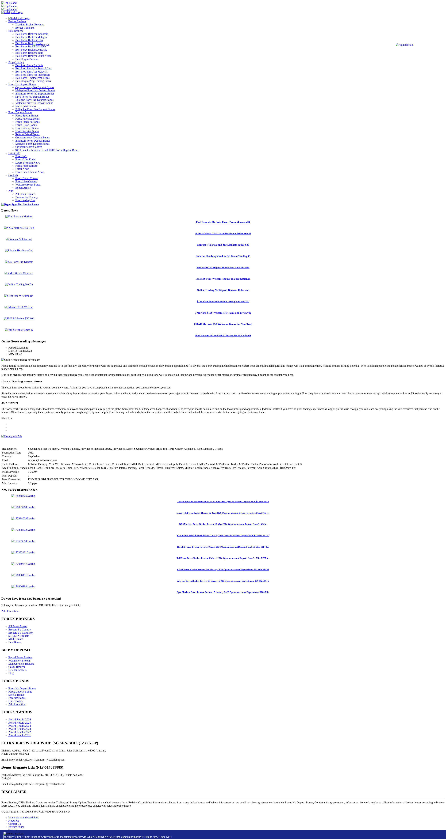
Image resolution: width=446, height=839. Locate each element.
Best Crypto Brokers (26, 59)
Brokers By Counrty (26, 197)
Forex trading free (25, 200)
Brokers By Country (19, 629)
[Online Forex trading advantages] (20, 359)
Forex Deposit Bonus (20, 112)
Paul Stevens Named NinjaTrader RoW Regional (223, 335)
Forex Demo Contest (26, 178)
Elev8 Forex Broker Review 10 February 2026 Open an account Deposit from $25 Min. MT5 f (223, 569)
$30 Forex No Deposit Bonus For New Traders (223, 267)
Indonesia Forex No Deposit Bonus (34, 93)
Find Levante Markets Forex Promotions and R (223, 222)
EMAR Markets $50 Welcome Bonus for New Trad (223, 324)
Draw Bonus (15, 701)
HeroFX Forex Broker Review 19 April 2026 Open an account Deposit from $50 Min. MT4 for (223, 547)
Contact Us (14, 823)
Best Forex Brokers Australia (31, 49)
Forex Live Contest (26, 181)
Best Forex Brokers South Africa (33, 55)
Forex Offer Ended (25, 159)
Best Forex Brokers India (29, 52)
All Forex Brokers (25, 193)
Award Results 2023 (19, 728)
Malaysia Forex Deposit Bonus (32, 143)
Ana (10, 190)
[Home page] (18, 18)
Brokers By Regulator (20, 632)
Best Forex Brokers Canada (30, 46)
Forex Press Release (26, 165)
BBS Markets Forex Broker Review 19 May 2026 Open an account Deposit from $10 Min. (223, 524)
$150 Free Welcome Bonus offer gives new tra (223, 301)
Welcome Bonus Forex (28, 184)
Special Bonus (16, 694)
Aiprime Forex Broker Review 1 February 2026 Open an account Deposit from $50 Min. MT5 (223, 581)
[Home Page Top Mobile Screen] (20, 204)
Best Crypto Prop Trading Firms (33, 81)
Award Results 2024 (19, 725)
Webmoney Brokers (19, 660)
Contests (13, 175)
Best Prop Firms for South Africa (33, 68)
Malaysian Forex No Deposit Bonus (35, 90)
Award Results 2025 (19, 722)
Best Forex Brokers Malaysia (31, 37)
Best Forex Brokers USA (29, 40)
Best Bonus (14, 642)
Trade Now (165, 836)
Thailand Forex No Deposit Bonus (34, 99)
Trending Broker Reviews (29, 24)
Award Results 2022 (19, 732)
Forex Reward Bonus (27, 128)
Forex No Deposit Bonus (22, 84)
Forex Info (21, 156)
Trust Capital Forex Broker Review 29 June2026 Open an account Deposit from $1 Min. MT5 (223, 501)
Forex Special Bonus (26, 115)
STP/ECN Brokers (18, 635)
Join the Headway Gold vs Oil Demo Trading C (223, 256)
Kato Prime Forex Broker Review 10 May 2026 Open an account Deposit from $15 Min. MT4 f (223, 535)
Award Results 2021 (19, 735)
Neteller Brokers (17, 669)
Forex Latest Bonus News (29, 172)
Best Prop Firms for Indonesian (32, 74)
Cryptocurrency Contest (28, 146)
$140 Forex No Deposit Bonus (32, 96)
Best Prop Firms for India (29, 65)
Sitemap (12, 830)
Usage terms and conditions (23, 817)
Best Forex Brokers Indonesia (31, 33)
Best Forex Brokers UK (28, 43)
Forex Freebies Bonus (27, 121)
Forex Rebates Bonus (27, 131)
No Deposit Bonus (25, 106)
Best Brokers (15, 30)
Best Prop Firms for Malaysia (31, 71)
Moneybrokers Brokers (21, 663)
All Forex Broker (17, 626)
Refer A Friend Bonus (27, 134)
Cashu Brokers (16, 666)
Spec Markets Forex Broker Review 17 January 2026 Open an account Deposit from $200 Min (223, 592)
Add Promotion (9, 611)
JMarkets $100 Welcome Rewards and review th (223, 312)
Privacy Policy (16, 826)
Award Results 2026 (19, 719)
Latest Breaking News (27, 162)
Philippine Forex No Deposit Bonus (35, 109)
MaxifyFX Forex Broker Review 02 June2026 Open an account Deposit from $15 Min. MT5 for (223, 513)
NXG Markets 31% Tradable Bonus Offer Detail (223, 233)
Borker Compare (24, 27)
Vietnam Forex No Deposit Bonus (34, 102)
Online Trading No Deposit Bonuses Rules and (223, 290)
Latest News (22, 168)
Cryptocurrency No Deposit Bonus (34, 87)
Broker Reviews (17, 21)
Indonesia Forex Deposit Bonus (32, 140)
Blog (11, 673)
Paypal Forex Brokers (20, 657)
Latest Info (14, 153)
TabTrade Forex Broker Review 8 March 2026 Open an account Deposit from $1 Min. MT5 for (223, 558)
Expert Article (23, 187)
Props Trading (16, 62)
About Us (13, 820)
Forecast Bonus (16, 697)
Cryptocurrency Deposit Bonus (32, 137)
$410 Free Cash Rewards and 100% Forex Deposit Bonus (47, 150)
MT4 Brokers (15, 638)
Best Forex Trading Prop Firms (32, 77)
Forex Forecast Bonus (27, 118)
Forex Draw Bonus (26, 124)
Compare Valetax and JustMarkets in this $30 (223, 244)
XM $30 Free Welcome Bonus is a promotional (223, 278)
